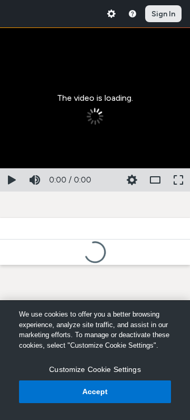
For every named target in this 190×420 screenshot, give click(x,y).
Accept (95, 391)
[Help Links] (132, 13)
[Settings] (111, 13)
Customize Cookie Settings (95, 369)
